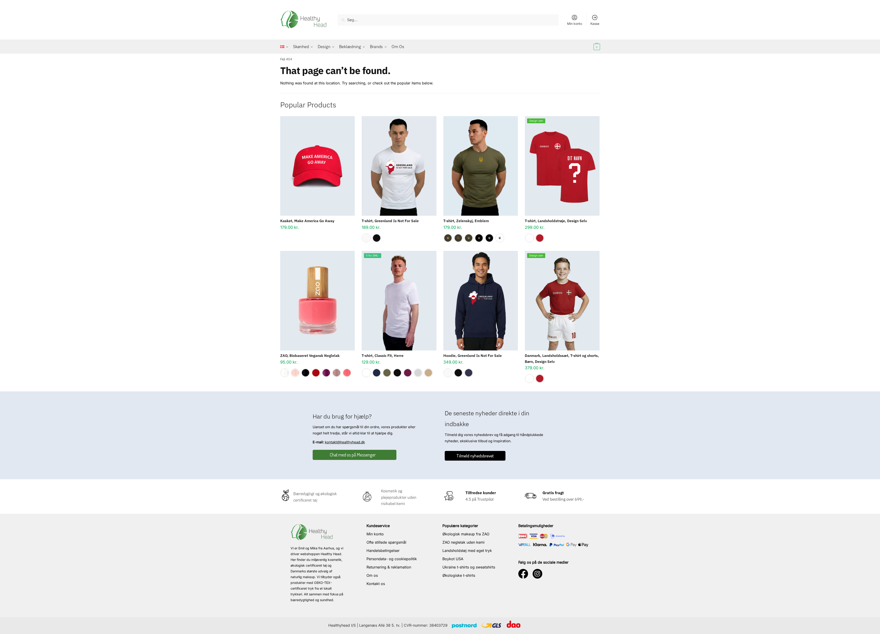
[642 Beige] (295, 372)
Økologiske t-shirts (458, 575)
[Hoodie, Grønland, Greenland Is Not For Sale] (480, 300)
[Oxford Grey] (418, 372)
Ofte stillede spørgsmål (386, 542)
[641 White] (284, 372)
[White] (366, 238)
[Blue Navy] (376, 372)
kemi (400, 503)
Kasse (594, 24)
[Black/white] (489, 238)
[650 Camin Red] (315, 372)
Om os (372, 575)
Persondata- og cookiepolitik (391, 559)
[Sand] (428, 372)
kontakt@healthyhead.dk (345, 442)
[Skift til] (285, 47)
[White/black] (499, 238)
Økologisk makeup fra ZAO (465, 534)
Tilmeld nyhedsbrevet (475, 456)
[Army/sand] (468, 238)
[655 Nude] (336, 372)
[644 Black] (305, 372)
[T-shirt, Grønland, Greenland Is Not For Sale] (399, 166)
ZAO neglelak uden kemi (463, 542)
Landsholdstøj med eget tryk (467, 550)
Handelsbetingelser (383, 550)
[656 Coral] (347, 372)
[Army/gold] (448, 238)
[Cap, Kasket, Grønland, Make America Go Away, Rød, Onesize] (317, 166)
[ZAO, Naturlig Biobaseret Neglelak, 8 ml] (317, 300)
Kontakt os (375, 583)
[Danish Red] (539, 238)
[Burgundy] (407, 372)
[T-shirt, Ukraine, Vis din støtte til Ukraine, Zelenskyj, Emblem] (480, 166)
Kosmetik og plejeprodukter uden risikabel (398, 497)
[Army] (387, 372)
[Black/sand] (479, 238)
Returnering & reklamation (388, 567)
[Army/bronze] (458, 238)
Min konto (574, 24)
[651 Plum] (326, 372)
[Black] (376, 238)
